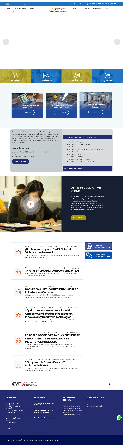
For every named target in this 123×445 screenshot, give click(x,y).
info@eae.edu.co (78, 4)
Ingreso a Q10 (86, 8)
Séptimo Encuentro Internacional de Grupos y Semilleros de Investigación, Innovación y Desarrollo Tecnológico (49, 314)
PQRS (106, 8)
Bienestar (32, 8)
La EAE (8, 8)
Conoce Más (27, 112)
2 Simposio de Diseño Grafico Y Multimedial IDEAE (45, 363)
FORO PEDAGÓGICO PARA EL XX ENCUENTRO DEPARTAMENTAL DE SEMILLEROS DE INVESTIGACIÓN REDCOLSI (52, 338)
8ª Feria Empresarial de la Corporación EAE (52, 271)
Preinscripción (97, 8)
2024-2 (27, 268)
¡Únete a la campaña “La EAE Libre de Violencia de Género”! (48, 250)
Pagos (72, 12)
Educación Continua (21, 8)
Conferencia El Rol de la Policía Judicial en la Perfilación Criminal (51, 290)
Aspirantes (15, 80)
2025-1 (27, 246)
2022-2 (27, 359)
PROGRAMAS (74, 8)
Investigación (11, 12)
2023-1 (27, 308)
